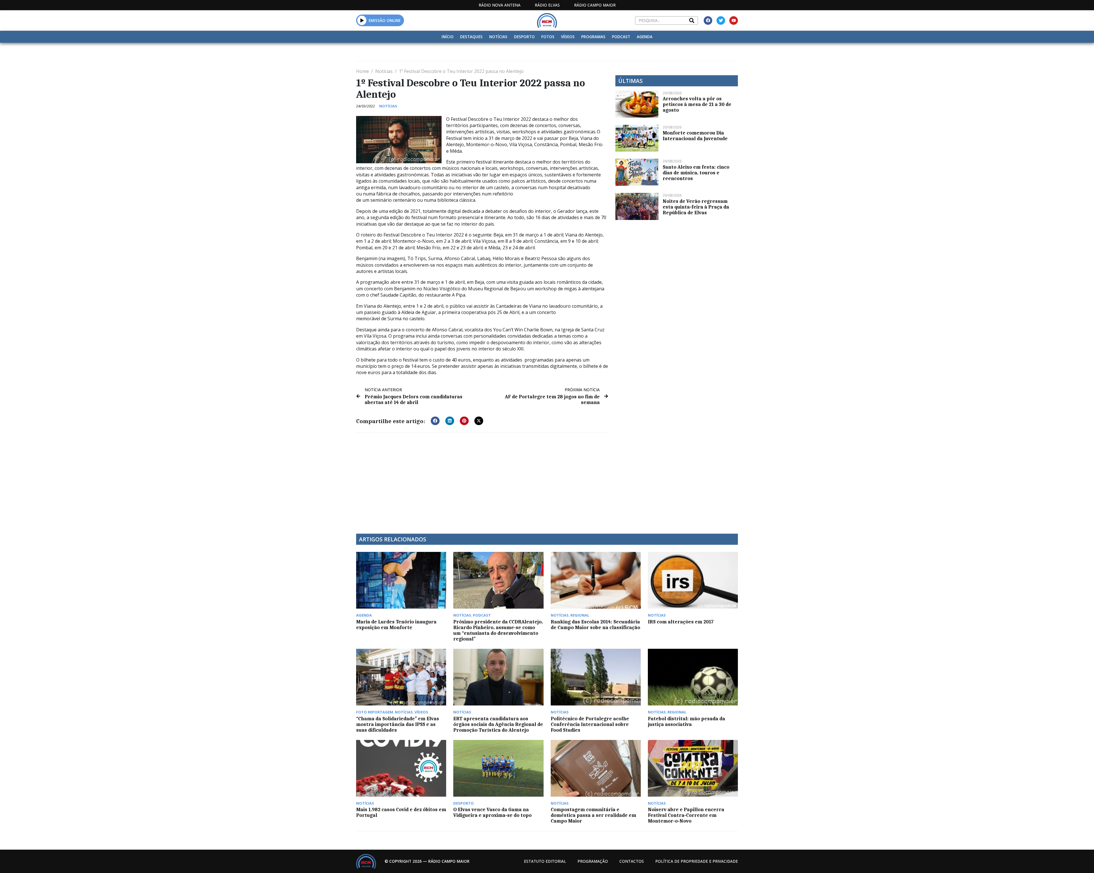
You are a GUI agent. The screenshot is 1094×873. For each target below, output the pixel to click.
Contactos (631, 861)
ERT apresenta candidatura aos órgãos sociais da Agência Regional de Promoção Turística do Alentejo (498, 724)
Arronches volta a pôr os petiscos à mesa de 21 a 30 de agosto (697, 104)
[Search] (692, 21)
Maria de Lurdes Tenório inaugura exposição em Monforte (396, 624)
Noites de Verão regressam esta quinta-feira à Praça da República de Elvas (696, 206)
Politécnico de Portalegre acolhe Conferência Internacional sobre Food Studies (590, 724)
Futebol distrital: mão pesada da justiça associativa (686, 721)
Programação (592, 861)
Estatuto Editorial (545, 861)
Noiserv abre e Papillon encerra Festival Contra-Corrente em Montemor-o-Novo (686, 815)
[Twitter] (721, 20)
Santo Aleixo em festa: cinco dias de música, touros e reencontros (696, 172)
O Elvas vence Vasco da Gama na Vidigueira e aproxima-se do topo (492, 812)
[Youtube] (733, 20)
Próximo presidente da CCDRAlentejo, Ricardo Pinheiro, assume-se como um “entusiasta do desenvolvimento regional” (498, 630)
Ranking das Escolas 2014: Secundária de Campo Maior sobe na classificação (595, 624)
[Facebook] (708, 20)
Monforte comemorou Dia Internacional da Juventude (695, 135)
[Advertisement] (482, 479)
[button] (362, 20)
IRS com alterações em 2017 (681, 622)
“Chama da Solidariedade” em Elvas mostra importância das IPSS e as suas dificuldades (397, 724)
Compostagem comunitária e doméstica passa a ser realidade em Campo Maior (593, 815)
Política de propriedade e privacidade (696, 861)
